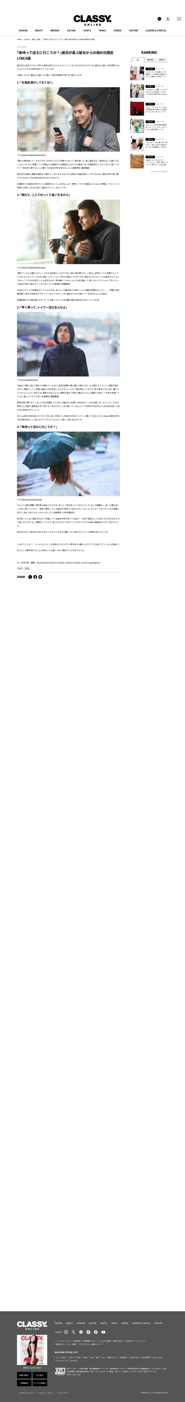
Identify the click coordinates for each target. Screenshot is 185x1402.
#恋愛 (27, 568)
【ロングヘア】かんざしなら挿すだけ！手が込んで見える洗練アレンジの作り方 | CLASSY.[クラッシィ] (41, 1015)
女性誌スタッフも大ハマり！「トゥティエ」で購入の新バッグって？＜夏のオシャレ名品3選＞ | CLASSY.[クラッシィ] (157, 162)
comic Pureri (157, 1357)
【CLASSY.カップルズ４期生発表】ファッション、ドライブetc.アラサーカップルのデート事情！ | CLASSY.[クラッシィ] (42, 877)
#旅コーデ (139, 1198)
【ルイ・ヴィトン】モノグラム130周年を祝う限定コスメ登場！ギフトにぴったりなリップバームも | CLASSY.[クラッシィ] (94, 1085)
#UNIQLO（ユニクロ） (139, 1202)
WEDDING (54, 30)
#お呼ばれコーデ (160, 1194)
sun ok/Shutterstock (29, 379)
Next (165, 1162)
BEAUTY (39, 30)
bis (103, 1357)
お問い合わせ (118, 1341)
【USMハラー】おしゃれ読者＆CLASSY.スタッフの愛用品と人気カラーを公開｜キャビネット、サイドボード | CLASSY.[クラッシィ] (41, 805)
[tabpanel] (92, 1139)
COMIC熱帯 (145, 1357)
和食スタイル (112, 1357)
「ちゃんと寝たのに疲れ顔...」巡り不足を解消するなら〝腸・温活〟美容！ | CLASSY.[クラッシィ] (41, 946)
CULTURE (71, 30)
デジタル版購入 (100, 1245)
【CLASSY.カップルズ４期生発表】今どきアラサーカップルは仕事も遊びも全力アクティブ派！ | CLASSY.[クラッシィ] (95, 733)
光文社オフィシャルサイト (135, 1341)
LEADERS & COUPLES (156, 30)
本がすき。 (75, 1360)
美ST (98, 1357)
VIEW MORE (149, 1293)
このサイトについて (26, 1393)
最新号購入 (100, 1218)
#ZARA (153, 1202)
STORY (78, 1357)
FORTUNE (133, 30)
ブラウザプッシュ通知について (90, 1344)
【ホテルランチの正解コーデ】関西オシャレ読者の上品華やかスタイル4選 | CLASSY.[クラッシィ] (156, 74)
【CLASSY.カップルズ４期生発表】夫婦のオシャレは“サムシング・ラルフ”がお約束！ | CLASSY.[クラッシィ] (94, 875)
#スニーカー (158, 1198)
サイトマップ (64, 1393)
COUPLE (87, 30)
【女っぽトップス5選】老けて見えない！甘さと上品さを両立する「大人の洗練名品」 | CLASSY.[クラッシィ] (156, 144)
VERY (71, 1357)
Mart (92, 1357)
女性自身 (123, 1357)
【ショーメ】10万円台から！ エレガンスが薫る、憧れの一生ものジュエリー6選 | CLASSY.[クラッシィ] (42, 1083)
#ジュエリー (137, 1194)
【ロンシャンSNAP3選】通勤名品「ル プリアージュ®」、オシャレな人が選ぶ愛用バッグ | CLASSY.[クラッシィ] (94, 946)
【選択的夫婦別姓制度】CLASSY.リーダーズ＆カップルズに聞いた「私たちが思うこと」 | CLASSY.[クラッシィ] (95, 659)
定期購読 (100, 1236)
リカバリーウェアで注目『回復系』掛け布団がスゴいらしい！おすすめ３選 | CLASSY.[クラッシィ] (94, 803)
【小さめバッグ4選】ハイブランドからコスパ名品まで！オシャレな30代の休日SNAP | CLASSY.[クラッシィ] (156, 91)
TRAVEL (102, 30)
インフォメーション (63, 1341)
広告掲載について (89, 1341)
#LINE (20, 568)
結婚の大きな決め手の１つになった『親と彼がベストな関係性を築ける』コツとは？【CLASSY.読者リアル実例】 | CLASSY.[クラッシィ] (42, 661)
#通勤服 (147, 1194)
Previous (158, 1162)
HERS (85, 1357)
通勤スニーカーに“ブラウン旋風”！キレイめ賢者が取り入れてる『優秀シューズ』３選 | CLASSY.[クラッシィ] (94, 1015)
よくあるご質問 (104, 1341)
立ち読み (100, 1227)
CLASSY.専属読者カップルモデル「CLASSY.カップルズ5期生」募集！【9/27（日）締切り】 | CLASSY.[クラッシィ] (41, 733)
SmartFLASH (134, 1357)
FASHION (23, 30)
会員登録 (77, 1341)
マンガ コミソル (62, 1360)
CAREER (117, 30)
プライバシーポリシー (46, 1393)
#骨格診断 (163, 1202)
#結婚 (148, 1198)
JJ (57, 1357)
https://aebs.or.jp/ (73, 1374)
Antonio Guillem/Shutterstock (33, 155)
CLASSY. (63, 1357)
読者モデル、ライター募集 (66, 1344)
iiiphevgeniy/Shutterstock (31, 499)
